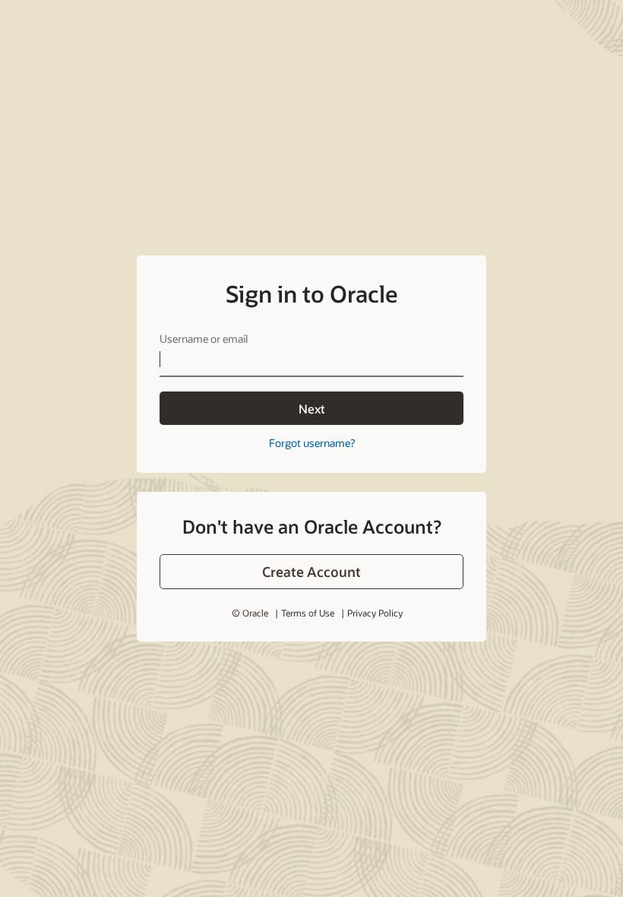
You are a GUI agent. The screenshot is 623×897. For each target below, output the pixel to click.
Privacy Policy (375, 613)
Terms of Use (307, 613)
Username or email (204, 338)
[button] (311, 571)
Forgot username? (312, 443)
